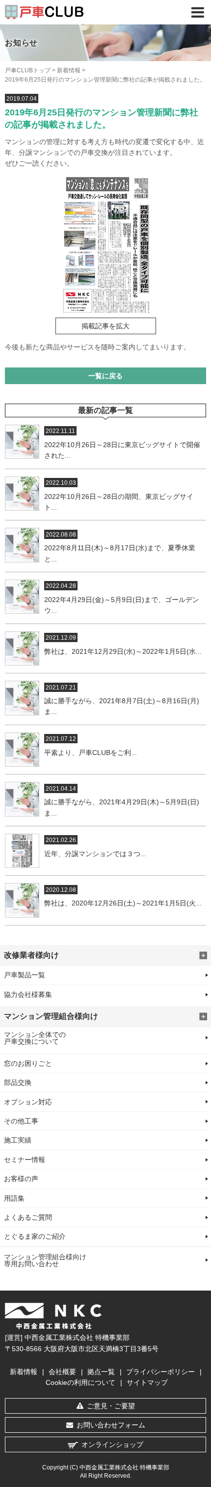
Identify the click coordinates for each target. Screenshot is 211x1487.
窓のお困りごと (28, 1063)
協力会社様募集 (28, 994)
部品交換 (17, 1082)
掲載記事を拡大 (105, 326)
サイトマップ (147, 1382)
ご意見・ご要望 (111, 1406)
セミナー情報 (24, 1160)
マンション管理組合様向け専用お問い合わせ (45, 1260)
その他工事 (21, 1121)
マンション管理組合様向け (51, 1016)
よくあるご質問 (28, 1217)
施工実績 (17, 1140)
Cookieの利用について (80, 1382)
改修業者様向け (31, 955)
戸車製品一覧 (24, 975)
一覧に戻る (105, 376)
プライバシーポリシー (160, 1372)
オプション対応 (28, 1102)
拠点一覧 (101, 1372)
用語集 (14, 1198)
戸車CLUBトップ (28, 70)
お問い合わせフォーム (111, 1425)
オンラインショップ (112, 1444)
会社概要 (62, 1372)
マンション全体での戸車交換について (35, 1038)
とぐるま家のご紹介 (35, 1236)
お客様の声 (21, 1179)
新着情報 (68, 70)
